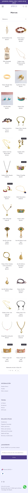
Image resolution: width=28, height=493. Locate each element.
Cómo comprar (4, 391)
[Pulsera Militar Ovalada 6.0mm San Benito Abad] (7, 256)
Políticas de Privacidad (6, 431)
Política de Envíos (5, 426)
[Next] (25, 2)
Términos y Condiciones (6, 435)
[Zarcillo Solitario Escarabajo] (21, 256)
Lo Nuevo (3, 403)
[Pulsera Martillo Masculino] (21, 281)
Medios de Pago (5, 433)
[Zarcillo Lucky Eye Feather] (7, 232)
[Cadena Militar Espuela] (7, 167)
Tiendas (3, 388)
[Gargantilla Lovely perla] (7, 328)
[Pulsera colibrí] (21, 210)
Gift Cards (3, 410)
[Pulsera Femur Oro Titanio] (21, 304)
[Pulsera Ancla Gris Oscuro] (7, 120)
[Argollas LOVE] (21, 143)
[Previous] (2, 2)
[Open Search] (23, 6)
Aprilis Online (18, 488)
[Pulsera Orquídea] (21, 167)
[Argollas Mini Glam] (21, 76)
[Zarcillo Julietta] (7, 98)
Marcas (3, 407)
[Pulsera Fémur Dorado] (21, 120)
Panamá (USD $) (7, 469)
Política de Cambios (6, 429)
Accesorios (3, 405)
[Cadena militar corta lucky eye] (7, 304)
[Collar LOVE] (21, 328)
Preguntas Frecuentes (6, 424)
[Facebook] (2, 482)
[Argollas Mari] (7, 189)
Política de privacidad (5, 486)
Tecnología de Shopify (6, 490)
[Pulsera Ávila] (21, 98)
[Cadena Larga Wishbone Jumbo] (21, 53)
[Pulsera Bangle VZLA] (7, 76)
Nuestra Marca (4, 386)
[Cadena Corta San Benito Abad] (7, 143)
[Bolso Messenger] (7, 53)
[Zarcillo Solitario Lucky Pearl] (21, 232)
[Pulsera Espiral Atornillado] (21, 29)
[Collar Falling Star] (7, 210)
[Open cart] (26, 6)
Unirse (13, 457)
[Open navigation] (3, 6)
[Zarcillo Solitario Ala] (7, 29)
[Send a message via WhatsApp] (24, 486)
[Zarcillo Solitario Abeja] (7, 281)
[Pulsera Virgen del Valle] (7, 349)
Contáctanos (4, 422)
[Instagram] (4, 482)
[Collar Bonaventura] (21, 189)
